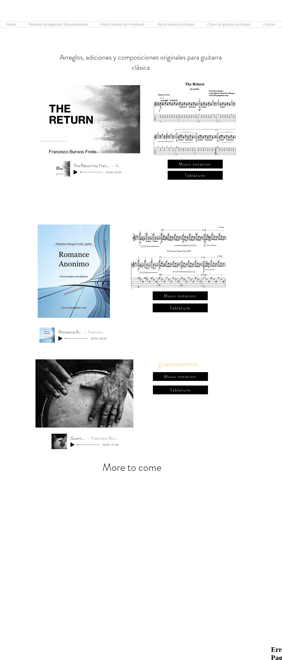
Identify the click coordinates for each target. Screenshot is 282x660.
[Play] (76, 172)
